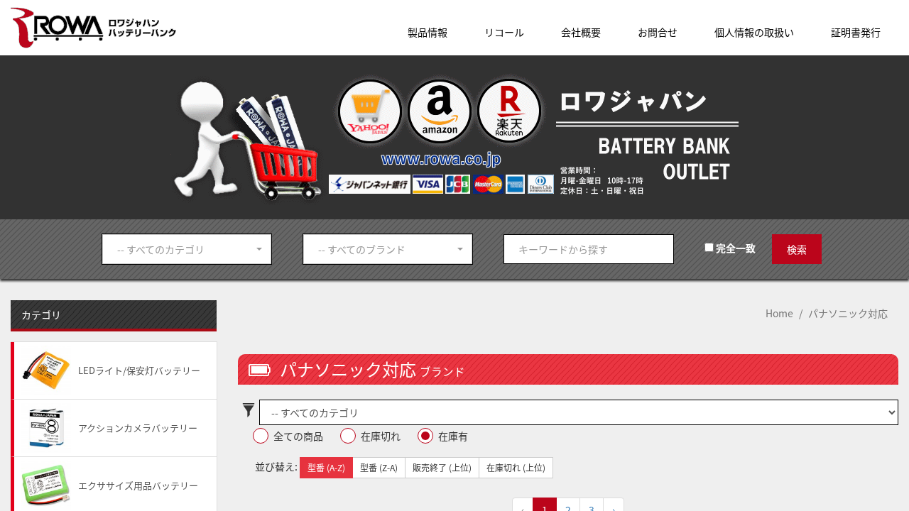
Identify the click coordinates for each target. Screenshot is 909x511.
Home (779, 313)
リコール (504, 32)
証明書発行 (856, 32)
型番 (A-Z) (326, 467)
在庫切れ (381, 436)
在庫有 (453, 436)
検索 (797, 249)
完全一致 (735, 248)
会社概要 (581, 32)
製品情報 (427, 32)
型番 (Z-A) (379, 467)
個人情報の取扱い (754, 32)
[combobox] (186, 249)
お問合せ (657, 32)
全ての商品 (298, 436)
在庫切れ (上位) (515, 467)
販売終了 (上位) (442, 467)
